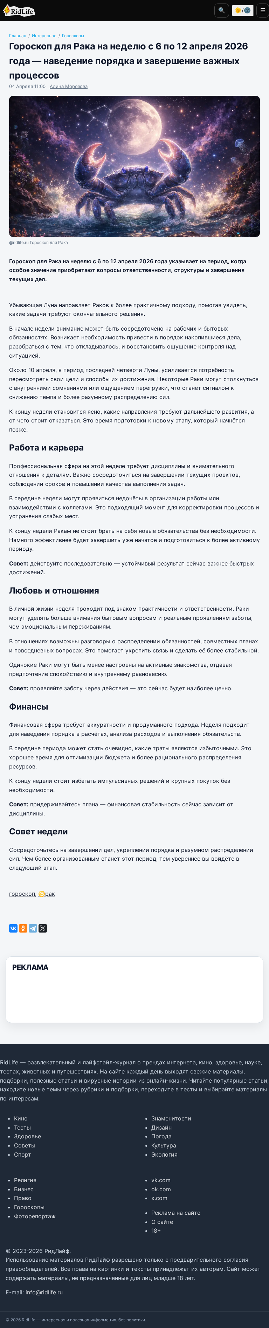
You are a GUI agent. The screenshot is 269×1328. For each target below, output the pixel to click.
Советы (24, 1145)
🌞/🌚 (243, 10)
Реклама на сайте (175, 1212)
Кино (21, 1118)
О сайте (162, 1221)
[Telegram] (33, 928)
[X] (43, 928)
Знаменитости (171, 1118)
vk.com (161, 1180)
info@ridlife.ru (44, 1292)
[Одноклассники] (23, 928)
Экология (164, 1154)
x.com (159, 1197)
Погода (161, 1136)
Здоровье (27, 1136)
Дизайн (161, 1127)
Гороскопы (29, 1207)
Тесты (22, 1127)
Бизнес (24, 1189)
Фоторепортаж (35, 1216)
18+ (156, 1230)
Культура (163, 1145)
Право (23, 1197)
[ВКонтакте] (13, 928)
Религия (25, 1180)
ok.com (161, 1189)
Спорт (22, 1154)
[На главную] (17, 10)
